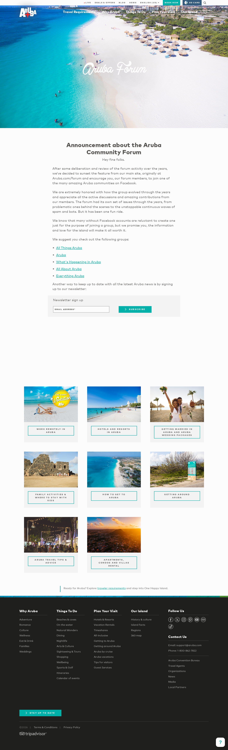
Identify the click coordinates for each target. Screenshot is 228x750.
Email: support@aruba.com (184, 645)
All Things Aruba (69, 248)
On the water (65, 624)
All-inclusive (101, 635)
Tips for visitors (103, 662)
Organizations (177, 671)
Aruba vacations (104, 656)
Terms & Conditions (45, 727)
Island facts (138, 624)
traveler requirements (111, 588)
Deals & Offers (105, 3)
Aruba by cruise (103, 651)
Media (172, 681)
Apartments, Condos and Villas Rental (114, 562)
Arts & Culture (65, 646)
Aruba (61, 255)
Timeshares (101, 630)
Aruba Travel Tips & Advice (51, 561)
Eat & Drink (26, 640)
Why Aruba (111, 12)
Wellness (24, 635)
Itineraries (63, 673)
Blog (122, 3)
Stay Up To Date (42, 713)
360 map (136, 635)
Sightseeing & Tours (69, 651)
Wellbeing (63, 662)
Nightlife (62, 640)
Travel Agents (176, 665)
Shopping (62, 656)
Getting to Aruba (104, 640)
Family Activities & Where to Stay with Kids (51, 497)
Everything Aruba (70, 276)
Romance (25, 624)
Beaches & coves (66, 619)
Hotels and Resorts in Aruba (114, 430)
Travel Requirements (79, 12)
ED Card (194, 3)
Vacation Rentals (104, 624)
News (132, 3)
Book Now (171, 3)
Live (87, 3)
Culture (24, 630)
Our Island (189, 12)
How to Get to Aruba (114, 496)
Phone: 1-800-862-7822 (182, 650)
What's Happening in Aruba (78, 262)
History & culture (141, 619)
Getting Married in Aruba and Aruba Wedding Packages (177, 432)
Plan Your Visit (163, 12)
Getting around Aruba (107, 646)
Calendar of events (68, 678)
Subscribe (137, 309)
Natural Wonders (67, 630)
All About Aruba (69, 269)
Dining (61, 635)
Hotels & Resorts (104, 619)
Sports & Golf (65, 667)
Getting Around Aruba (177, 496)
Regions (136, 630)
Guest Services (103, 667)
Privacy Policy (72, 727)
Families (24, 646)
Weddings (25, 651)
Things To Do (136, 12)
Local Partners (177, 687)
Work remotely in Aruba (51, 430)
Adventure (25, 619)
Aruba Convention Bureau (184, 660)
